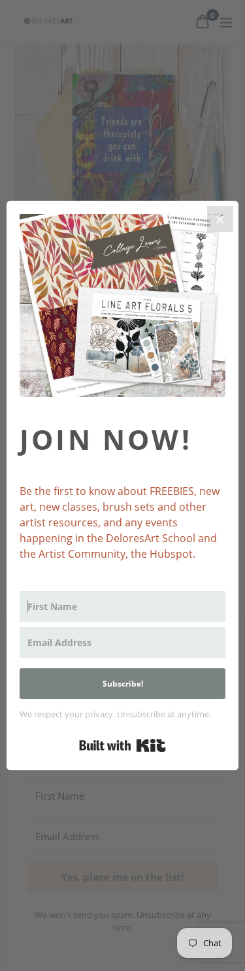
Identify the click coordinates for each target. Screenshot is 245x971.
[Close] (220, 219)
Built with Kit (122, 745)
